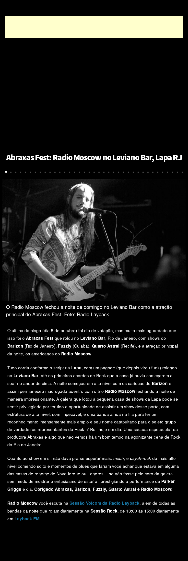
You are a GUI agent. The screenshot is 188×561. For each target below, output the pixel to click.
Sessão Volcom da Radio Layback (105, 503)
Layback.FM (26, 519)
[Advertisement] (94, 27)
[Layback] (93, 8)
